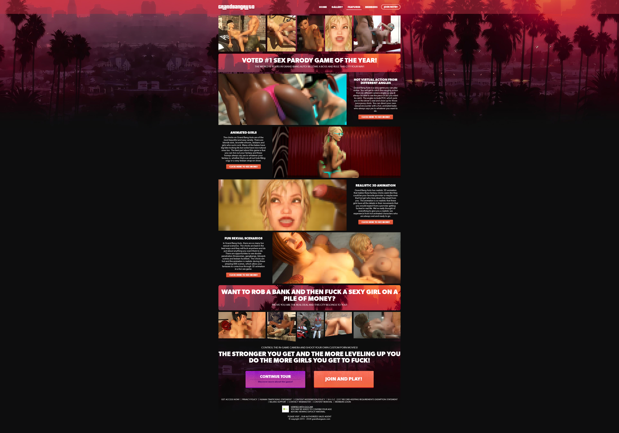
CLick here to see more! (376, 117)
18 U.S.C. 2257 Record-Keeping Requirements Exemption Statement (362, 399)
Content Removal (322, 402)
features (354, 7)
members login (343, 402)
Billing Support (278, 402)
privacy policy (249, 399)
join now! (391, 6)
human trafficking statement (276, 399)
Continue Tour (275, 378)
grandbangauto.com (321, 419)
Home (323, 7)
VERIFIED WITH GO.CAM (302, 407)
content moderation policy (309, 399)
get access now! (230, 399)
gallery (337, 7)
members (371, 7)
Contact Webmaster (300, 402)
